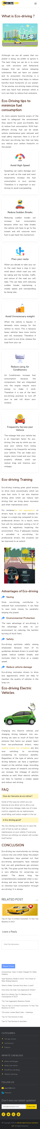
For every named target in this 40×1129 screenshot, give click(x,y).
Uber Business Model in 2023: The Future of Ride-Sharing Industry (18, 980)
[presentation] (36, 900)
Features (7, 1047)
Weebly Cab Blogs (11, 1074)
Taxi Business (9, 1043)
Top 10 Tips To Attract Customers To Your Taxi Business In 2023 (20, 1007)
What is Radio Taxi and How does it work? (18, 985)
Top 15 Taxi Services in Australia (14, 1021)
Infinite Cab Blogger (11, 1061)
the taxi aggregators (24, 510)
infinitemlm (7, 1093)
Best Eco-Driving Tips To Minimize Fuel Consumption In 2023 (16, 995)
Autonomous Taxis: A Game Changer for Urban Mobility (19, 973)
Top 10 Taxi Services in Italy (12, 1017)
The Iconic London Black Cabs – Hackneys (17, 1012)
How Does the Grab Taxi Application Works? (19, 990)
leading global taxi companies (16, 748)
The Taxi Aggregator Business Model (16, 1001)
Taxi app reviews (10, 1039)
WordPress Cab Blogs (12, 1070)
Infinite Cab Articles (11, 1065)
